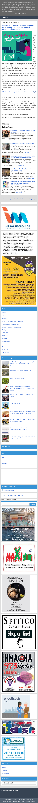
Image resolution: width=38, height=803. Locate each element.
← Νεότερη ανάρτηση (8, 199)
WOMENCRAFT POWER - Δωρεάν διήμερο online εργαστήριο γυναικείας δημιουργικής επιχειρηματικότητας (23, 183)
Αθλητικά (4, 344)
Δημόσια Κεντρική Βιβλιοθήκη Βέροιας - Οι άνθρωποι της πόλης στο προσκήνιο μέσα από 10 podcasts (18, 27)
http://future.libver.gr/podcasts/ (11, 92)
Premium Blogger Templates (28, 801)
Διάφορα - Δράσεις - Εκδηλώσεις (11, 327)
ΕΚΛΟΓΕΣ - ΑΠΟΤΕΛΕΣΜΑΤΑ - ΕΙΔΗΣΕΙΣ (12, 321)
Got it (24, 13)
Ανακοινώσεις (6, 341)
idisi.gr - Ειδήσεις (18, 799)
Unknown (4, 770)
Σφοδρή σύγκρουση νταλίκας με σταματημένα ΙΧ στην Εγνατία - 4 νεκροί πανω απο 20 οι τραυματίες (22, 363)
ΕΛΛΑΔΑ (4, 463)
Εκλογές (4, 460)
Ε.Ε (3, 457)
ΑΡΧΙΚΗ (4, 313)
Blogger (31, 799)
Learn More (16, 13)
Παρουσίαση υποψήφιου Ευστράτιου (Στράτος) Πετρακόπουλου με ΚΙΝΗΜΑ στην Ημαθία (22, 388)
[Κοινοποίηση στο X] (6, 124)
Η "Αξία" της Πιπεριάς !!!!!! (17, 378)
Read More (26, 140)
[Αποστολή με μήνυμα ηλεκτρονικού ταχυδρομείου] (3, 124)
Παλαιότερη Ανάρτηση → (29, 199)
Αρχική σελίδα (18, 199)
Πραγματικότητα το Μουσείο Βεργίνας (20, 370)
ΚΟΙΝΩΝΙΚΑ (5, 318)
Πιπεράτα (5, 332)
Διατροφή (5, 338)
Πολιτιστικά (5, 347)
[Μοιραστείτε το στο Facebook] (8, 124)
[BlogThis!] (5, 124)
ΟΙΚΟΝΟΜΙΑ (5, 352)
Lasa (19, 801)
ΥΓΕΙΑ (3, 315)
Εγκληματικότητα (7, 330)
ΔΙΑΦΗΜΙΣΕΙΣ (6, 349)
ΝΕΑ (3, 466)
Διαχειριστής (6, 773)
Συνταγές (4, 335)
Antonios (4, 767)
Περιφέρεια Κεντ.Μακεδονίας (10, 324)
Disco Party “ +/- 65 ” (15, 403)
